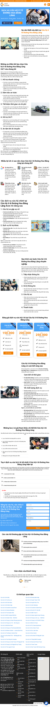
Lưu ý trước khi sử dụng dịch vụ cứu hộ (12, 438)
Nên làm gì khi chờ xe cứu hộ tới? (30, 547)
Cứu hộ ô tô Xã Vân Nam (6, 602)
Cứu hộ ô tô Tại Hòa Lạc (6, 600)
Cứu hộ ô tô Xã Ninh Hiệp (6, 605)
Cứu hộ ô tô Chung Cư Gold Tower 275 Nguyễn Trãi (12, 642)
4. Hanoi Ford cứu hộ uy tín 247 (9, 485)
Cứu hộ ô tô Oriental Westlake (7, 610)
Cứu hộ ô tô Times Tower (31, 644)
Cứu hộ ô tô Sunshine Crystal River (9, 607)
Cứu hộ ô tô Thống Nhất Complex (33, 639)
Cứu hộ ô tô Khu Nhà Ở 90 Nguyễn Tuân (35, 635)
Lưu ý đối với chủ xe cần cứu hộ (10, 448)
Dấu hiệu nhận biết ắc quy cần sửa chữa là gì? (32, 564)
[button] (45, 4)
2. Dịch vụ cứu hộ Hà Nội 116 (9, 477)
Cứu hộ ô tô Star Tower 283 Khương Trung (35, 647)
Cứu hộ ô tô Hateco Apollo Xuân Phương (35, 615)
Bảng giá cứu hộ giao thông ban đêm (11, 455)
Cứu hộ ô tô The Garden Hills (7, 612)
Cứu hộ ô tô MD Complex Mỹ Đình (8, 615)
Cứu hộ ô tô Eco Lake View (32, 630)
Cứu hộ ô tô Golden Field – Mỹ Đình (9, 617)
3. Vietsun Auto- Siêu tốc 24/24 (9, 481)
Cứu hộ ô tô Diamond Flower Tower (34, 642)
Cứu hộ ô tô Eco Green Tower (32, 628)
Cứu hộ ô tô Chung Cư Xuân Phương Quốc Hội (11, 620)
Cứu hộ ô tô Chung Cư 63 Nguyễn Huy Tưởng (11, 644)
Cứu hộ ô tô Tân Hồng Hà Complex (9, 639)
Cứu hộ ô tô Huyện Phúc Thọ (32, 602)
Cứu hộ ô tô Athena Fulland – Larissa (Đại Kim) (11, 630)
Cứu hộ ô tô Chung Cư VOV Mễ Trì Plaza (35, 620)
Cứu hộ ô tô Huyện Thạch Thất (33, 600)
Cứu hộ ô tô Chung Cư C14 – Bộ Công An (10, 623)
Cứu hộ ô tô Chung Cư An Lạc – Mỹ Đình (35, 617)
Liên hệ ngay (8, 353)
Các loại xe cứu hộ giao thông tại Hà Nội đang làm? (33, 560)
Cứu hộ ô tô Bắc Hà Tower (32, 623)
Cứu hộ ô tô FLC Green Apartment (33, 625)
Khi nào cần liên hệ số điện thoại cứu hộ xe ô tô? (33, 551)
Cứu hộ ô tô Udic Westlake (32, 605)
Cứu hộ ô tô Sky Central (31, 633)
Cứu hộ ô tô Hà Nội (5, 597)
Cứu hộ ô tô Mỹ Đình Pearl (7, 625)
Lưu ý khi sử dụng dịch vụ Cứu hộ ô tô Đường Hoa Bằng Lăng (14, 442)
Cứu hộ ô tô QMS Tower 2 (31, 612)
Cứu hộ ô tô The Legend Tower (8, 647)
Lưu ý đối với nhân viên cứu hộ (10, 445)
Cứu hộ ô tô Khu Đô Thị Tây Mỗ (33, 610)
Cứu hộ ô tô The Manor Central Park (9, 633)
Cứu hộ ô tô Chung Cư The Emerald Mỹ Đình (11, 628)
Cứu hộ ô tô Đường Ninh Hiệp (32, 597)
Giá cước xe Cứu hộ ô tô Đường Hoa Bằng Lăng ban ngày (14, 452)
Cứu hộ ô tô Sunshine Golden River (34, 607)
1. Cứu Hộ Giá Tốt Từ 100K (8, 474)
